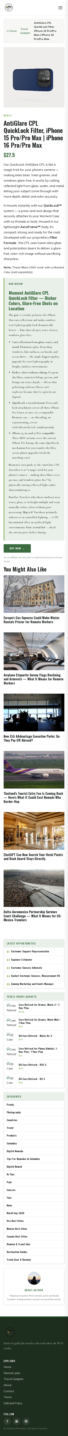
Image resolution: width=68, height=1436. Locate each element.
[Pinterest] (26, 1421)
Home (13, 31)
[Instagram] (16, 1421)
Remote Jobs (12, 1373)
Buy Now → (17, 548)
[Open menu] (60, 7)
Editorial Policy (13, 1403)
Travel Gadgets (25, 30)
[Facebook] (7, 1421)
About (8, 1385)
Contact (9, 1391)
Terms (8, 1397)
